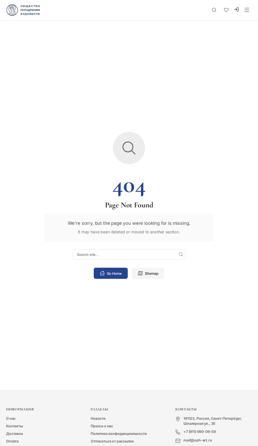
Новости (98, 418)
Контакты (14, 426)
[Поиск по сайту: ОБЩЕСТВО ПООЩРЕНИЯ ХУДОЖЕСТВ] (214, 10)
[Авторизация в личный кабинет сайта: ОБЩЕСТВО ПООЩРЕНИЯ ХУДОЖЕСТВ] (236, 10)
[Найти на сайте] (180, 254)
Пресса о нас (102, 426)
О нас (11, 418)
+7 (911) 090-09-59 (199, 431)
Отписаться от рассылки (112, 441)
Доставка (14, 433)
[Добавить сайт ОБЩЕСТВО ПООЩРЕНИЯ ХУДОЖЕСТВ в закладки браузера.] (226, 10)
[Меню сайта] (247, 10)
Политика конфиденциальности (119, 433)
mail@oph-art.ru (197, 440)
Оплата (12, 441)
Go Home (114, 273)
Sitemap (151, 273)
